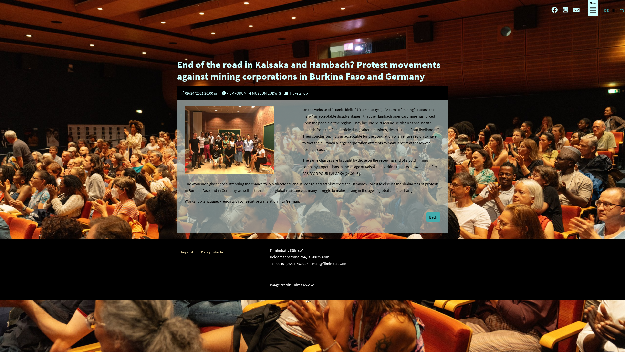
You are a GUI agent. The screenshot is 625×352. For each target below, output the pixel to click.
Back (433, 217)
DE (606, 10)
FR (622, 10)
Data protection (214, 252)
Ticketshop (299, 93)
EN (614, 10)
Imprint (187, 252)
